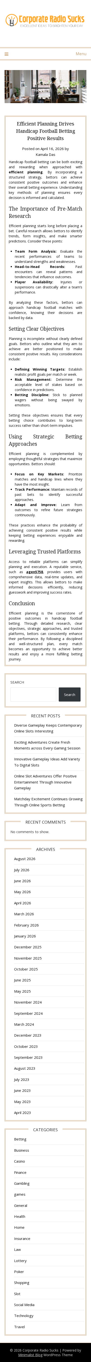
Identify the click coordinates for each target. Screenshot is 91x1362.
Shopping (21, 1282)
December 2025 (27, 946)
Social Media (24, 1304)
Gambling (22, 1183)
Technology (23, 1315)
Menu (81, 53)
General (20, 1205)
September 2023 (28, 1057)
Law (17, 1249)
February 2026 (26, 925)
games (19, 1194)
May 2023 (22, 1101)
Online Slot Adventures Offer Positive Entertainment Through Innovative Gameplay (45, 782)
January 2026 (25, 936)
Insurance (22, 1238)
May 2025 (22, 991)
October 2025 (26, 969)
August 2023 (24, 1068)
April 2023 (22, 1112)
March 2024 (24, 1024)
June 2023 (22, 1090)
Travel (19, 1326)
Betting (20, 1139)
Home (19, 1227)
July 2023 (21, 1079)
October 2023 (26, 1046)
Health (19, 1216)
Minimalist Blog (30, 1355)
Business (21, 1150)
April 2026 (22, 902)
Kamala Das (45, 154)
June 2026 (22, 880)
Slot (17, 1293)
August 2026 (24, 858)
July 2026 (21, 869)
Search (17, 682)
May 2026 (22, 891)
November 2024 (28, 1002)
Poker (19, 1271)
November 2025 (28, 958)
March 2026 (24, 913)
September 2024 (28, 1013)
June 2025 (22, 980)
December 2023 (27, 1035)
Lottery (20, 1260)
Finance (20, 1172)
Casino (19, 1161)
